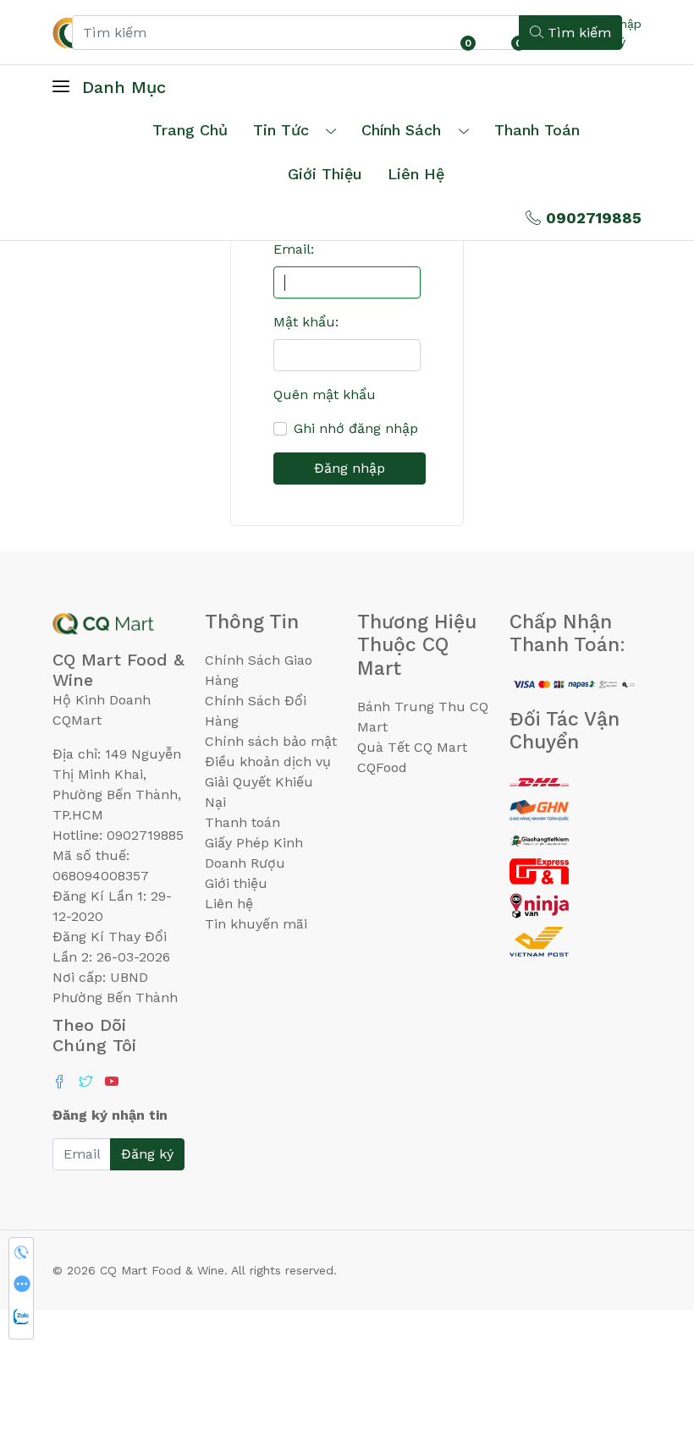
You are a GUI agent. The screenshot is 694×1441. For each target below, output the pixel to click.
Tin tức (281, 130)
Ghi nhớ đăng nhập (356, 428)
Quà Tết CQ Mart (412, 747)
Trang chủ (190, 130)
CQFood (382, 767)
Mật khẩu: (306, 322)
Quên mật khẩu (324, 394)
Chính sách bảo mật (271, 741)
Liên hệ (416, 174)
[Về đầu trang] (647, 1337)
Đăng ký (147, 1154)
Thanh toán (242, 822)
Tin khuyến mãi (256, 924)
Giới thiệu (236, 883)
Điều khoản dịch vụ (268, 761)
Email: (293, 249)
